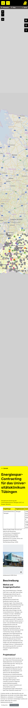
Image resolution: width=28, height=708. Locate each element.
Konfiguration (4, 705)
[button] (8, 3)
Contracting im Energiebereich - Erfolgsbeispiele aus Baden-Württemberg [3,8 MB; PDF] (12, 534)
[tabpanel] (14, 254)
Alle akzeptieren (14, 705)
